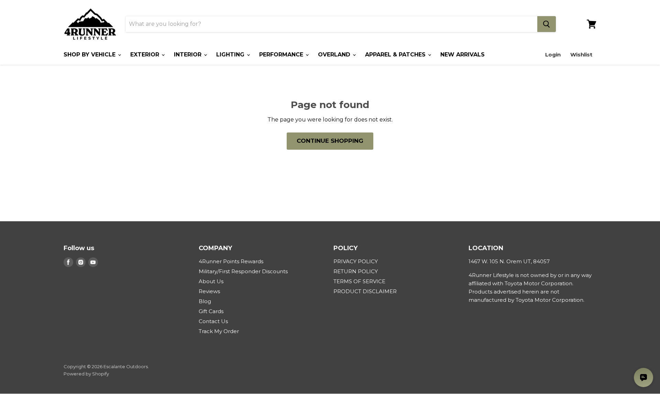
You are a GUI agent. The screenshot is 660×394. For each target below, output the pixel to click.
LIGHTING (231, 54)
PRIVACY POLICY (355, 261)
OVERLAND (335, 54)
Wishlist (581, 54)
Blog (205, 301)
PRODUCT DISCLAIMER (365, 291)
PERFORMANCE (282, 54)
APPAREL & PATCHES (396, 54)
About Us (211, 281)
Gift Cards (211, 311)
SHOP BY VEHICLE (90, 54)
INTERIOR (188, 54)
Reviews (209, 291)
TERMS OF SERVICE (359, 281)
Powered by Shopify (86, 373)
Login (553, 54)
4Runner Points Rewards (231, 261)
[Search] (546, 24)
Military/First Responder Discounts (243, 271)
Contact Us (213, 321)
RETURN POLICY (355, 271)
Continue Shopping (330, 140)
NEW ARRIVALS (462, 54)
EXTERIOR (145, 54)
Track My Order (219, 331)
